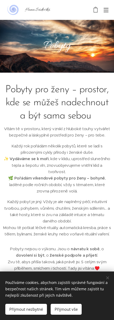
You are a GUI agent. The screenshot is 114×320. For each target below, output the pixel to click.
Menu (106, 10)
